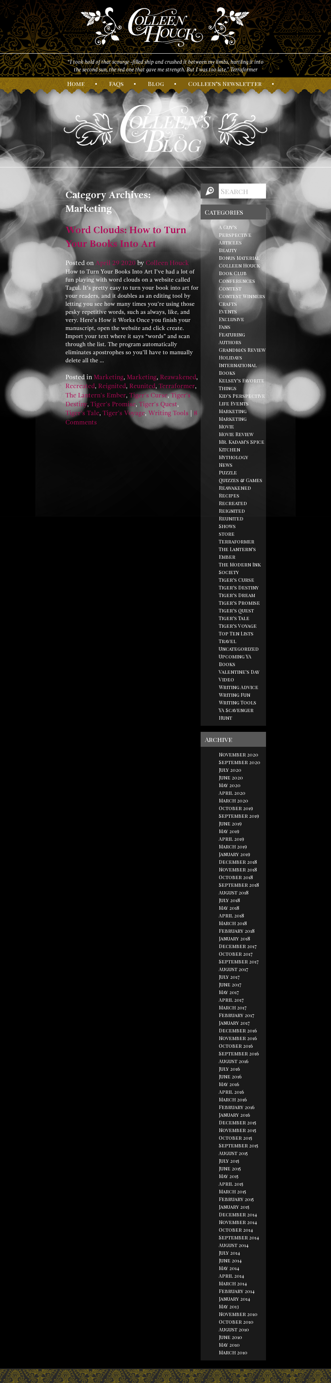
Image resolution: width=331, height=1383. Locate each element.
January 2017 (234, 1022)
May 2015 (229, 1176)
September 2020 (239, 762)
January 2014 (234, 1298)
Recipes (229, 495)
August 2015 (233, 1153)
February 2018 (237, 931)
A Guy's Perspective (235, 231)
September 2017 (239, 961)
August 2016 (234, 1061)
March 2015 (232, 1191)
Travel (227, 641)
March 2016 (233, 1099)
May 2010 (229, 1344)
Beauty (228, 250)
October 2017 (236, 954)
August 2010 (234, 1329)
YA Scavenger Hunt (236, 714)
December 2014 (238, 1214)
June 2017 (230, 984)
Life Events (234, 403)
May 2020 (230, 785)
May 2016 (229, 1084)
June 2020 (231, 777)
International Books (238, 369)
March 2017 (233, 1007)
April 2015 (231, 1183)
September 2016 (239, 1053)
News (226, 465)
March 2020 (233, 800)
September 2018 (239, 885)
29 (115, 263)
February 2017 (236, 1015)
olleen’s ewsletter (225, 83)
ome (76, 83)
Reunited (142, 386)
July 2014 (229, 1252)
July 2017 (229, 977)
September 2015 (238, 1145)
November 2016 (238, 1038)
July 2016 (229, 1068)
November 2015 (237, 1130)
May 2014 (229, 1268)
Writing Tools (168, 413)
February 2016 (237, 1107)
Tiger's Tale (82, 413)
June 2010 (230, 1337)
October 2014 (236, 1229)
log (156, 83)
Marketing (109, 377)
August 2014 (234, 1245)
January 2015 (234, 1206)
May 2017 (229, 992)
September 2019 (239, 816)
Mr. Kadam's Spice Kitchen (241, 446)
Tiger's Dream (237, 595)
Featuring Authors (232, 338)
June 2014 (230, 1260)
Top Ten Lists (236, 633)
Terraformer (177, 386)
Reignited (112, 386)
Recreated (80, 386)
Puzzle (228, 472)
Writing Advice (238, 687)
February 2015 (236, 1199)
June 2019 (230, 823)
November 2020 (238, 754)
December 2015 (237, 1122)
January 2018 (234, 938)
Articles (230, 242)
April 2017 (231, 1000)
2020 (128, 263)
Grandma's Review (242, 350)
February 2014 (237, 1291)
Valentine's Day (239, 672)
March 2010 (233, 1352)
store (227, 534)
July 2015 (229, 1160)
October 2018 (236, 877)
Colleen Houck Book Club (239, 269)
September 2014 (239, 1237)
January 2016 (234, 1114)
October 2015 (235, 1137)
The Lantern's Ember (95, 395)
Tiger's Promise (113, 404)
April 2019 (231, 839)
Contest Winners (242, 296)
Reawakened (178, 377)
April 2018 (231, 915)
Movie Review (236, 434)
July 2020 (230, 770)
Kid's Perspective (242, 396)
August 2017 (233, 969)
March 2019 (233, 846)
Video (226, 679)
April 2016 (231, 1091)
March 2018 (233, 923)
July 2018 (229, 900)
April (103, 263)
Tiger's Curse (148, 395)
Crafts (228, 304)
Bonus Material (239, 258)
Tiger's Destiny (239, 587)
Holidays (230, 357)
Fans (224, 327)
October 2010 (236, 1321)
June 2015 (230, 1168)
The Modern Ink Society (240, 568)
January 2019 (234, 854)
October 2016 (236, 1045)
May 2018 (229, 908)
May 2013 (229, 1306)
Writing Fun (234, 695)
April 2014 (231, 1275)
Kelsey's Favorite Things (241, 384)
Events (228, 311)
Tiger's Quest (158, 404)
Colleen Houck (167, 263)
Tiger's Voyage (124, 413)
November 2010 (238, 1314)
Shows (227, 526)
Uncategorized (239, 649)
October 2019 (236, 808)
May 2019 (229, 831)
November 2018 (238, 869)
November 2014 (238, 1222)
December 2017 (238, 946)
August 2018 (234, 892)
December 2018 (238, 862)
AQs (116, 83)
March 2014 (233, 1283)
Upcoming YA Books (235, 660)
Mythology (233, 457)
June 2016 (230, 1076)
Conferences (237, 281)
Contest (230, 288)
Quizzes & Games (240, 480)
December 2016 (238, 1030)
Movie (226, 426)
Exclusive (231, 319)
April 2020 (232, 793)
